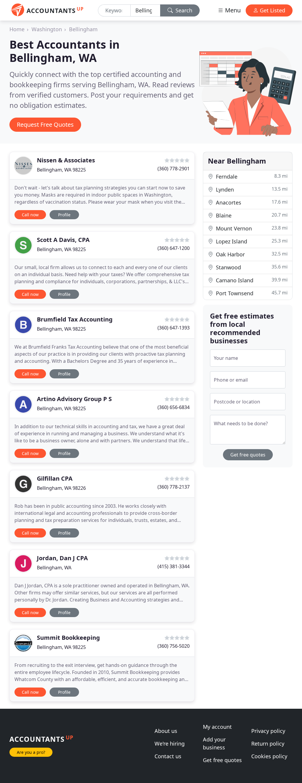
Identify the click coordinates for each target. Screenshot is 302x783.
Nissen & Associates (66, 160)
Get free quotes (247, 454)
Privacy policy (268, 730)
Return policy (267, 743)
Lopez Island (251, 241)
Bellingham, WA (54, 567)
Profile (64, 214)
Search (183, 10)
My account (217, 726)
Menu (232, 10)
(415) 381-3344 (173, 566)
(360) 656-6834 (173, 407)
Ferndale (251, 176)
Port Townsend (251, 293)
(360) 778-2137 (173, 487)
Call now (30, 214)
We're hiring (170, 743)
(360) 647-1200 (173, 248)
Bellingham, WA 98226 (61, 488)
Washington (47, 29)
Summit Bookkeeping (68, 638)
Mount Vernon (251, 228)
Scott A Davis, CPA (63, 240)
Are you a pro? (31, 752)
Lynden (251, 189)
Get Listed (271, 10)
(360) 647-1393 (173, 327)
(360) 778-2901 (173, 168)
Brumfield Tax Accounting (75, 319)
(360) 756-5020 (173, 646)
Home (16, 29)
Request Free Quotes (45, 124)
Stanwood (251, 267)
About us (166, 730)
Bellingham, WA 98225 (61, 170)
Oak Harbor (251, 254)
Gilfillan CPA (55, 478)
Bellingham (83, 29)
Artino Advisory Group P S (74, 399)
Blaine (251, 215)
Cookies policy (269, 756)
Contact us (168, 756)
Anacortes (251, 202)
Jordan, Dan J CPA (62, 558)
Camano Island (251, 280)
